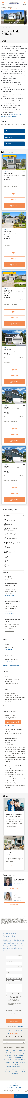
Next (24, 17)
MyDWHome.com (19, 1083)
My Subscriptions (8, 1083)
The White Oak (8, 173)
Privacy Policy (19, 1026)
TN (5, 7)
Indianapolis (19, 1057)
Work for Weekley (20, 1030)
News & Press (12, 1030)
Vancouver (15, 1073)
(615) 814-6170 (9, 726)
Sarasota (7, 1071)
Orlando (15, 1062)
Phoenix (22, 1062)
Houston (10, 1057)
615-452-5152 (9, 650)
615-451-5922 (9, 661)
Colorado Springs (19, 1053)
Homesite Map (8, 137)
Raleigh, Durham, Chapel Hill (15, 1066)
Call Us (24, 4)
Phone (7, 972)
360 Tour (15, 199)
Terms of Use (10, 1087)
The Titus (6, 407)
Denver (21, 1055)
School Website (9, 595)
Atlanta (7, 1050)
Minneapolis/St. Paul (20, 1060)
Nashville (10, 7)
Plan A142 (6, 229)
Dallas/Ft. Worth (12, 1055)
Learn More (10, 831)
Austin (13, 1050)
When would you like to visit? (14, 978)
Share (15, 193)
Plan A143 (6, 171)
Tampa (23, 1071)
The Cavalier (7, 231)
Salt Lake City (10, 1069)
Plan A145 (6, 405)
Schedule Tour (22, 1096)
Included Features (9, 130)
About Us (6, 1030)
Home (2, 7)
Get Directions (7, 1096)
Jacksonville (7, 1060)
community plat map (15, 114)
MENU (3, 4)
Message (8, 983)
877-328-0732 (14, 1033)
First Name (14, 961)
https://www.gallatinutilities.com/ (12, 665)
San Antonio (20, 1069)
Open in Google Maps (11, 722)
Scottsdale (16, 1071)
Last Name (14, 967)
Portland (15, 1064)
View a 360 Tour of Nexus (9, 116)
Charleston (21, 1050)
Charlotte (8, 1053)
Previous (3, 17)
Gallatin (3, 8)
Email (14, 955)
